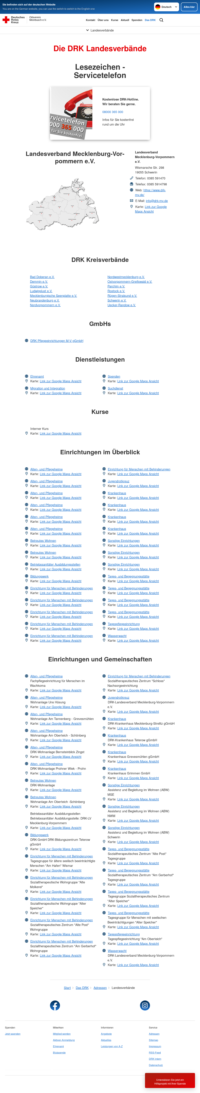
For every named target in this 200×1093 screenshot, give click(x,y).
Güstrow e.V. (39, 286)
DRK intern (155, 1059)
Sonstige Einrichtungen (124, 540)
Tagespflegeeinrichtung (124, 623)
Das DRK (150, 20)
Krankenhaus (117, 493)
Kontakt (90, 20)
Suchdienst (115, 388)
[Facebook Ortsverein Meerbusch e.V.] (55, 1005)
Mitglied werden (62, 1034)
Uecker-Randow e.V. (122, 305)
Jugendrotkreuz (118, 481)
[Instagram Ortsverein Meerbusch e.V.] (145, 1005)
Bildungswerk (39, 576)
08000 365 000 (112, 111)
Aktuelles (106, 1040)
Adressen (154, 1034)
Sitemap (153, 1040)
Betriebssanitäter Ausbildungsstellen (55, 564)
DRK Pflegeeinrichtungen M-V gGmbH (56, 340)
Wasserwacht (117, 635)
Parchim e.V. (116, 286)
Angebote (106, 1034)
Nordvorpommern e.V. (45, 305)
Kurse (114, 20)
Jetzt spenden (12, 1034)
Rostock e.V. (116, 291)
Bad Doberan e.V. (42, 276)
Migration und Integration (47, 388)
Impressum (155, 1046)
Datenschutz (156, 1065)
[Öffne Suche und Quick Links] (161, 20)
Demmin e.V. (39, 281)
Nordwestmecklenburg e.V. (126, 276)
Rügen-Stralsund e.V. (122, 295)
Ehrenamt (37, 376)
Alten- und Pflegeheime (46, 469)
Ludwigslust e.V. (41, 291)
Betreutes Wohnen (43, 540)
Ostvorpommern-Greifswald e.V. (130, 281)
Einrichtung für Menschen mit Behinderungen (61, 588)
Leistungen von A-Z (112, 1046)
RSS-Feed (155, 1052)
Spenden (137, 20)
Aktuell (125, 20)
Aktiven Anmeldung (64, 1040)
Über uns (103, 20)
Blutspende (59, 1052)
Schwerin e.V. (117, 300)
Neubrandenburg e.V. (45, 300)
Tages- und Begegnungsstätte (128, 576)
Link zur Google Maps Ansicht (151, 209)
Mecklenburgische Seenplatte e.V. (53, 295)
